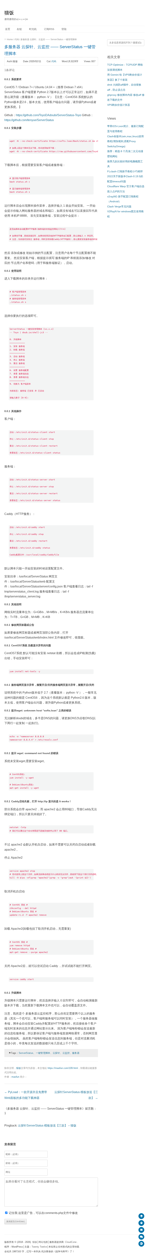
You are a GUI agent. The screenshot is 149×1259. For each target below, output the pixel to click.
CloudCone (71, 1242)
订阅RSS (48, 29)
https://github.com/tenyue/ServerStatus (29, 120)
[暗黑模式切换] (141, 1244)
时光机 (32, 29)
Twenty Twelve (39, 1246)
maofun (15, 1076)
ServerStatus (26, 1053)
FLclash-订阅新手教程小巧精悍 (125, 171)
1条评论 (9, 70)
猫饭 (9, 12)
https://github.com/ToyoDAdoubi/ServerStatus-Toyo (48, 115)
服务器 (75, 1053)
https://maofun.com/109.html (63, 1068)
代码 (17, 39)
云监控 (66, 1053)
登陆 (64, 29)
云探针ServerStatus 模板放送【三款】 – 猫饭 (47, 1125)
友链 (19, 29)
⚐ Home (8, 39)
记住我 (13, 1212)
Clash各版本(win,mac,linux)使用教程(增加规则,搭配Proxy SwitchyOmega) (125, 141)
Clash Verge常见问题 (119, 206)
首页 (7, 29)
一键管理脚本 (43, 1053)
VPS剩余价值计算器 (118, 105)
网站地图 (43, 1242)
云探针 (56, 1053)
